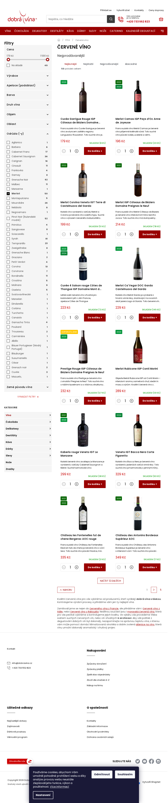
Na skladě (30, 65)
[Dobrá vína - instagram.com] (158, 761)
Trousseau (30, 331)
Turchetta (30, 313)
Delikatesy (12, 428)
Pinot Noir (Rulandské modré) (30, 218)
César (30, 362)
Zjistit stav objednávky (98, 674)
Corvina (30, 266)
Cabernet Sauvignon (30, 156)
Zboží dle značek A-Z (98, 680)
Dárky (9, 448)
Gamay (30, 175)
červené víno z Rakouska (84, 611)
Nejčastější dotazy (17, 720)
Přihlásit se (106, 10)
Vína (8, 415)
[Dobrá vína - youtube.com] (144, 761)
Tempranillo (30, 243)
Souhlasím (125, 774)
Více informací (59, 787)
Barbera (30, 147)
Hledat (111, 19)
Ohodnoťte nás (17, 761)
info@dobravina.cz (22, 663)
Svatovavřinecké (30, 294)
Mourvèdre (30, 202)
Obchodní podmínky (98, 731)
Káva (9, 442)
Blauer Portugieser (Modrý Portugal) (30, 347)
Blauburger (30, 353)
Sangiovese (30, 229)
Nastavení (43, 795)
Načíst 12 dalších (110, 580)
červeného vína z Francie (104, 608)
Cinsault (30, 165)
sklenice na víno (145, 624)
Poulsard (30, 327)
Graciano (30, 257)
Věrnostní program (17, 737)
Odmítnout (102, 774)
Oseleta (30, 289)
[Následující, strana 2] (154, 590)
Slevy (9, 455)
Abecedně (131, 64)
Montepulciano (30, 198)
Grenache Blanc (30, 252)
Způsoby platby (95, 669)
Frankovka (30, 170)
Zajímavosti (13, 726)
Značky (10, 469)
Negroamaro (30, 212)
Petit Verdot (30, 262)
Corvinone (30, 271)
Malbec (30, 184)
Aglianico (30, 142)
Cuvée (30, 372)
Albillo (30, 341)
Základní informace (97, 726)
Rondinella (30, 276)
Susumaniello (30, 358)
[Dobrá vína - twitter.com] (137, 761)
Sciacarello (30, 234)
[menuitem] (7, 31)
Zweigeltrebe (30, 248)
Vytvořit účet (123, 10)
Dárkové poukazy (16, 731)
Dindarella (30, 303)
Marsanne (30, 189)
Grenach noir (30, 367)
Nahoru (67, 589)
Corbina (30, 308)
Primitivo (30, 224)
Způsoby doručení (96, 663)
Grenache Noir (30, 179)
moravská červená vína (140, 611)
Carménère (30, 336)
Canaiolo (30, 317)
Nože (9, 462)
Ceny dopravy (156, 10)
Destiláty (11, 435)
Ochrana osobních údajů (100, 737)
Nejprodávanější (109, 64)
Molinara (30, 285)
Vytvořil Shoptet (151, 782)
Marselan (30, 299)
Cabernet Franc (30, 151)
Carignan (30, 161)
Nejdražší (88, 64)
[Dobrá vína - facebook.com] (151, 761)
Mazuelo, (30, 376)
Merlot (30, 193)
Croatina (30, 280)
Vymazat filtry (26, 396)
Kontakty (139, 10)
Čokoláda (12, 422)
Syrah (30, 238)
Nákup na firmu (95, 685)
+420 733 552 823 (21, 667)
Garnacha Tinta (30, 322)
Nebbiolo (30, 207)
